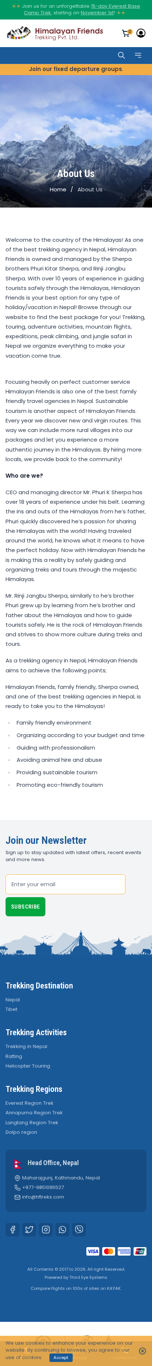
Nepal (13, 999)
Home (58, 189)
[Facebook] (13, 1230)
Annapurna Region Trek (34, 1112)
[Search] (121, 55)
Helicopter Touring (28, 1065)
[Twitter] (29, 1230)
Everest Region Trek (29, 1103)
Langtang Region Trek (32, 1122)
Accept (60, 1357)
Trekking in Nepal (26, 1046)
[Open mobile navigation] (138, 55)
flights (58, 1288)
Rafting (14, 1056)
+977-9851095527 (43, 1187)
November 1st (97, 12)
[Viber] (79, 1230)
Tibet (11, 1009)
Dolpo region (21, 1132)
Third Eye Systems (88, 1277)
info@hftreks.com (43, 1197)
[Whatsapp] (62, 1230)
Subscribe (25, 906)
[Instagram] (46, 1230)
